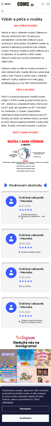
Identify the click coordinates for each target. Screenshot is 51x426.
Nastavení (25, 409)
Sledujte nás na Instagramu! (26, 344)
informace (7, 402)
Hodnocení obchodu (25, 185)
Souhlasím (25, 418)
